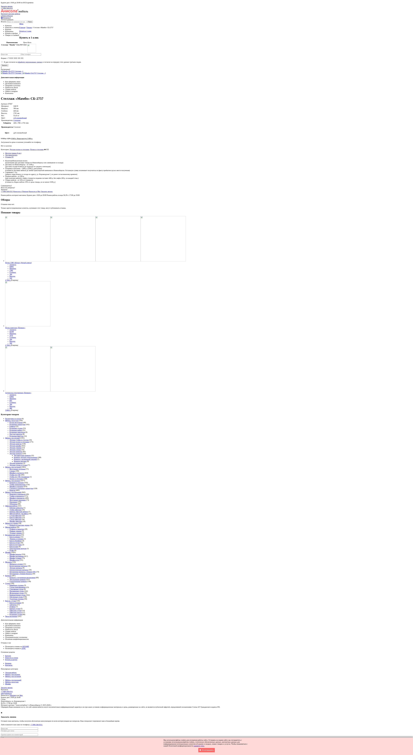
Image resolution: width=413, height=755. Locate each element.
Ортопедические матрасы (18, 570)
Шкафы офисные (15, 521)
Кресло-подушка (15, 545)
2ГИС (24, 648)
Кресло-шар (13, 546)
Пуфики (12, 607)
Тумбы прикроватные (17, 484)
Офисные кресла (15, 612)
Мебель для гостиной (13, 467)
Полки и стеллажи (37, 149)
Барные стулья (14, 609)
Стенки (12, 471)
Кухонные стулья (15, 614)
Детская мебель (10, 672)
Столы (7, 583)
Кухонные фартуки (16, 436)
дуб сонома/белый (20, 118)
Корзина (7, 18)
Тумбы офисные (15, 510)
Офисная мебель (11, 506)
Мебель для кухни (11, 420)
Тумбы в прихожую (16, 496)
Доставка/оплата (11, 155)
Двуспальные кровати (17, 579)
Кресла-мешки (14, 537)
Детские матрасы (15, 568)
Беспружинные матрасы (18, 566)
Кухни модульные (16, 422)
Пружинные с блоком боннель (20, 574)
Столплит (17, 120)
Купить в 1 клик (25, 31)
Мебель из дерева (11, 523)
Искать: (3, 22)
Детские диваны (15, 448)
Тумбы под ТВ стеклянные (19, 477)
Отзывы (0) (9, 157)
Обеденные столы (16, 597)
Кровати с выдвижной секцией (25, 459)
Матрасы (8, 562)
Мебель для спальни (12, 481)
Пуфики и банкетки (16, 529)
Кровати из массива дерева (19, 525)
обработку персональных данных (30, 62)
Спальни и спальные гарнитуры (21, 488)
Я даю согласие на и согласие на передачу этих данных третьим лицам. (42, 62)
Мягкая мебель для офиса (18, 514)
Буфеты (12, 426)
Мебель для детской (12, 438)
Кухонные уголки (15, 428)
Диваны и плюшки (16, 539)
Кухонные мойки (15, 430)
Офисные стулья (15, 610)
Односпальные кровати (18, 581)
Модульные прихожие (17, 500)
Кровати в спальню (16, 483)
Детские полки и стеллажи (19, 149)
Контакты (8, 665)
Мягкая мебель (10, 527)
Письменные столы (16, 591)
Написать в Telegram (20, 191)
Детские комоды (15, 444)
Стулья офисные (15, 515)
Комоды (12, 490)
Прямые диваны (15, 531)
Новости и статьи (11, 658)
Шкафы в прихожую (17, 498)
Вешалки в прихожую (17, 494)
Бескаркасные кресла (13, 535)
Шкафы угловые (15, 558)
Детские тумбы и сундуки (19, 440)
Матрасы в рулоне (16, 564)
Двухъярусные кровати (22, 455)
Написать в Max (35, 191)
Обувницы (13, 504)
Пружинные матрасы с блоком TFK (22, 572)
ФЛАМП (25, 646)
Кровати (8, 576)
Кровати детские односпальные (25, 457)
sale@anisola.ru (6, 693)
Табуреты (12, 605)
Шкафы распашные (16, 556)
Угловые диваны (15, 533)
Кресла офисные (15, 517)
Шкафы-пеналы (15, 554)
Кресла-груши (14, 543)
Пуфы (11, 550)
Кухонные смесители (17, 432)
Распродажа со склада (13, 419)
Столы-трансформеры (17, 587)
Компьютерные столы (17, 595)
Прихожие (13, 502)
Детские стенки (15, 450)
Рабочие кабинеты (16, 508)
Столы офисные (15, 519)
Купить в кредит (11, 660)
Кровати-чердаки (20, 461)
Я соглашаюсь (208, 750)
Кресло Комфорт (15, 541)
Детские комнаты (15, 452)
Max (21, 695)
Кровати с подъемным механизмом (22, 577)
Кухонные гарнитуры (17, 424)
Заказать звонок (6, 6)
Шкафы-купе (14, 560)
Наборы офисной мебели (18, 512)
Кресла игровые (15, 603)
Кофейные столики (16, 585)
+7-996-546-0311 (7, 8)
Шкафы (8, 552)
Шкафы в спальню (16, 486)
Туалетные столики (16, 599)
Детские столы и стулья (18, 465)
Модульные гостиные (17, 469)
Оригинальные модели (17, 548)
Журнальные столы (16, 593)
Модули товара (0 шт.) (13, 153)
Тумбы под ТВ (14, 475)
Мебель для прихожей (13, 492)
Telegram (13, 695)
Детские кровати (15, 453)
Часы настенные (11, 616)
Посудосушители (15, 434)
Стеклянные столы (16, 589)
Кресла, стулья (10, 601)
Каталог (8, 656)
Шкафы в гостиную (16, 473)
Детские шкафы (15, 446)
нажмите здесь (199, 746)
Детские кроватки (16, 463)
